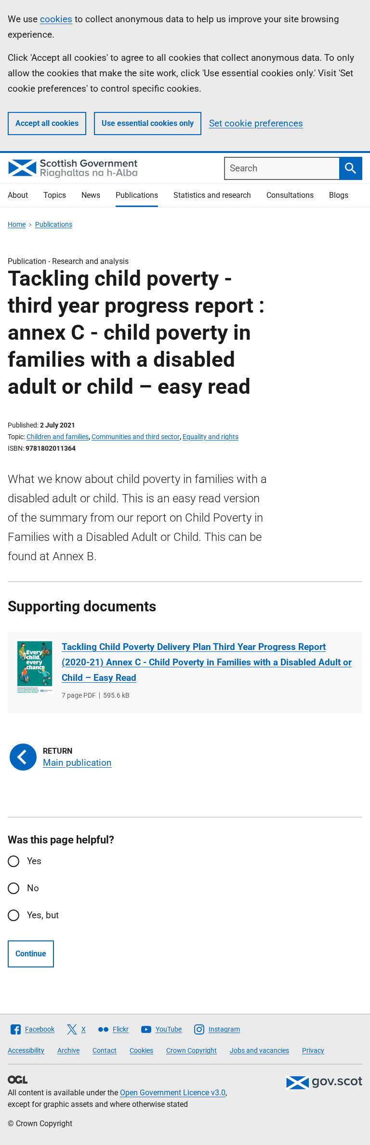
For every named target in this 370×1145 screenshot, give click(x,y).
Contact (104, 1050)
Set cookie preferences (256, 123)
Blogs (338, 195)
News (90, 195)
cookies (56, 19)
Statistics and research (212, 195)
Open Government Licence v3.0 (172, 1092)
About (18, 195)
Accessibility (26, 1050)
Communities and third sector (136, 437)
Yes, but (43, 915)
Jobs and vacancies (259, 1050)
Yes (34, 861)
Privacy (313, 1050)
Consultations (290, 195)
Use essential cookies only (148, 123)
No (33, 888)
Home (17, 224)
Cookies (141, 1050)
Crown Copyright (191, 1050)
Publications (137, 195)
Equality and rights (210, 437)
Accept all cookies (47, 123)
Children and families (57, 437)
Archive (68, 1050)
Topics (54, 195)
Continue (30, 953)
